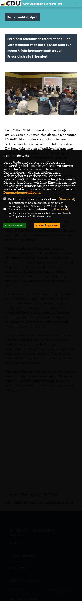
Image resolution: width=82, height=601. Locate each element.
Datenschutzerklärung (22, 192)
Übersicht (66, 199)
